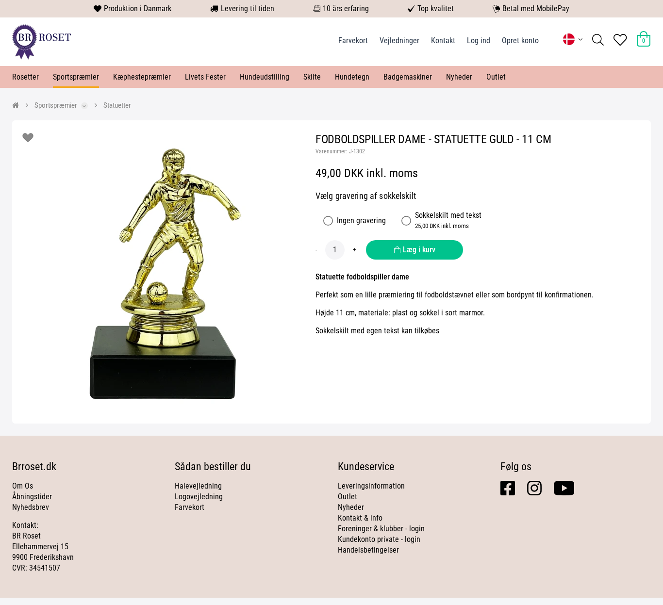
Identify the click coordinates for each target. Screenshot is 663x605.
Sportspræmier (76, 77)
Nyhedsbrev (30, 507)
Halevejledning (198, 486)
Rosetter (25, 77)
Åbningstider (32, 496)
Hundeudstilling (264, 77)
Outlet (496, 77)
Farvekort (353, 40)
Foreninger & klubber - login (381, 528)
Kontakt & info (360, 518)
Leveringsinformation (371, 486)
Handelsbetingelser (368, 550)
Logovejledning (199, 496)
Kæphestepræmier (142, 77)
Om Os (22, 486)
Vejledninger (399, 40)
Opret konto (520, 40)
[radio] (328, 221)
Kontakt (443, 40)
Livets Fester (205, 77)
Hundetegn (352, 77)
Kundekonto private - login (379, 539)
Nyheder (459, 77)
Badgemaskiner (407, 77)
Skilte (312, 77)
